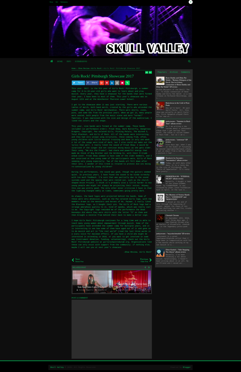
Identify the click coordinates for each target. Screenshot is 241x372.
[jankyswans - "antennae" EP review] (160, 143)
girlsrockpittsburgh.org (116, 242)
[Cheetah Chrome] (160, 218)
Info (57, 2)
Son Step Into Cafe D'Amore (92, 287)
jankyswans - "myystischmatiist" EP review (173, 234)
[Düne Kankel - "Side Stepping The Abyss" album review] (160, 253)
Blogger (187, 367)
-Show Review (130, 252)
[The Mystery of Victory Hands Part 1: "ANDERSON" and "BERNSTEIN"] (160, 198)
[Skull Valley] (51, 61)
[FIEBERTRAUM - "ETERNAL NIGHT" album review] (160, 179)
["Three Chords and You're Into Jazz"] (131, 281)
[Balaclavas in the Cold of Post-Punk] (160, 106)
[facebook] (191, 2)
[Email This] (122, 83)
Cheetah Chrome (172, 215)
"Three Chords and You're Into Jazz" (131, 285)
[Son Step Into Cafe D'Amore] (92, 281)
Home (51, 2)
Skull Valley (57, 367)
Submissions (64, 2)
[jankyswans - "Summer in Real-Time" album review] (160, 124)
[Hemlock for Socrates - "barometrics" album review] (160, 161)
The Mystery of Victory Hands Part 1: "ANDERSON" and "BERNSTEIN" (178, 197)
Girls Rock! (145, 252)
